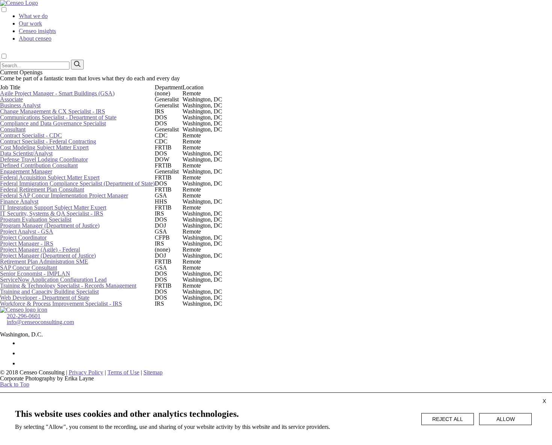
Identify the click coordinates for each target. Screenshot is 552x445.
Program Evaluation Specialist (35, 219)
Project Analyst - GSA (26, 231)
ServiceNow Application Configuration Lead (53, 279)
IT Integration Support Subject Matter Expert (53, 207)
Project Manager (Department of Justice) (48, 255)
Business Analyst (20, 105)
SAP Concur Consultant (28, 267)
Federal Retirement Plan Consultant (42, 189)
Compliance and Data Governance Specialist (53, 123)
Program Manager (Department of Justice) (50, 225)
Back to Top (14, 384)
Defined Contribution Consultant (39, 165)
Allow (505, 419)
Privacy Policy (86, 372)
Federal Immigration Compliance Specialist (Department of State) (77, 183)
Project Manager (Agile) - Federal (40, 249)
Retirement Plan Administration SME (44, 261)
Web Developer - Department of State (44, 297)
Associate (11, 99)
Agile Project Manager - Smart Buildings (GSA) (57, 93)
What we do (33, 16)
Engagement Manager (26, 171)
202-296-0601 (24, 316)
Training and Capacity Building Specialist (49, 291)
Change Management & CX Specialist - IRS (52, 111)
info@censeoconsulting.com (40, 322)
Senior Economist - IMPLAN (35, 273)
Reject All (447, 419)
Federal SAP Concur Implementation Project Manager (64, 195)
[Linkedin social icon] (22, 363)
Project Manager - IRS (26, 243)
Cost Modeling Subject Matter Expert (44, 147)
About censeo (35, 38)
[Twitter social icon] (22, 353)
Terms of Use (123, 372)
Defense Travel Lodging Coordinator (44, 159)
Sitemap (153, 372)
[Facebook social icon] (22, 343)
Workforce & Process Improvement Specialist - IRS (61, 303)
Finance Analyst (19, 201)
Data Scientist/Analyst (26, 153)
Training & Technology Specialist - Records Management (68, 285)
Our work (30, 23)
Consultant (13, 129)
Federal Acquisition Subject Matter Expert (50, 177)
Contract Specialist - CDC (31, 135)
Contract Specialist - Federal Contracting (48, 141)
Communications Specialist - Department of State (58, 117)
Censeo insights (37, 31)
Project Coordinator (23, 237)
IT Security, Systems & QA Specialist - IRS (51, 213)
